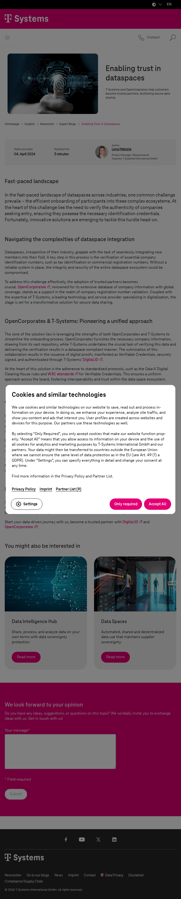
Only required (125, 504)
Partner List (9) (68, 489)
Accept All (157, 504)
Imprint (46, 489)
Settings (30, 504)
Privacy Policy (24, 489)
